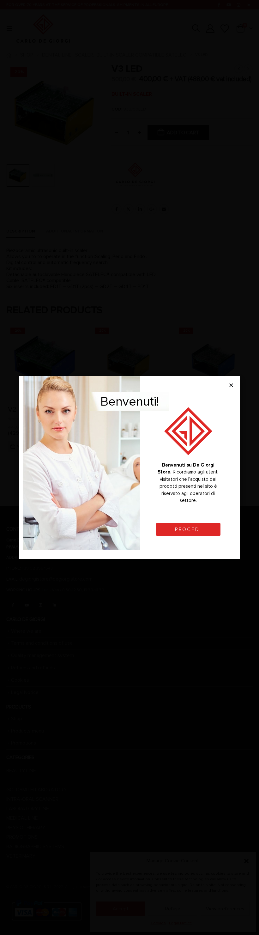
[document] (129, 467)
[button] (231, 385)
